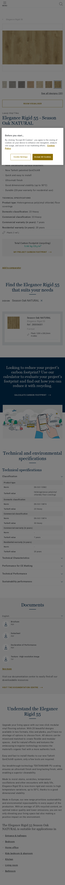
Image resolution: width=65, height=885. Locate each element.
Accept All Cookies (42, 157)
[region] (32, 146)
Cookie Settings (21, 157)
